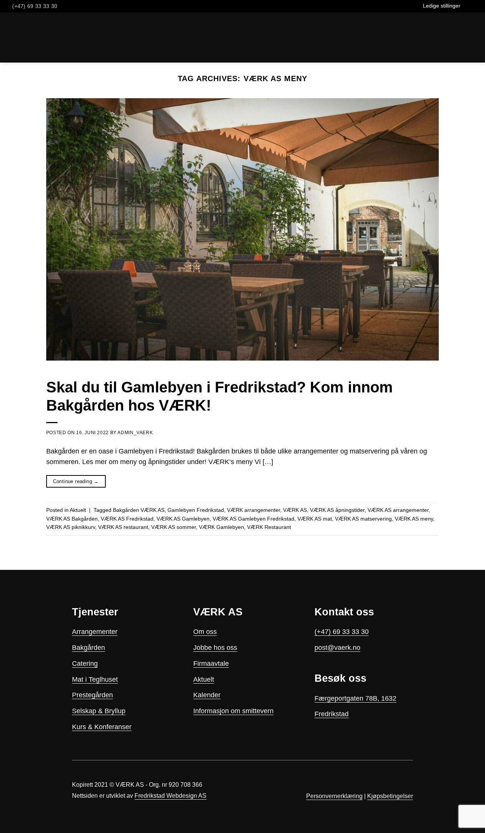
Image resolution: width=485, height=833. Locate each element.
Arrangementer (94, 631)
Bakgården (88, 647)
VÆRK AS (295, 510)
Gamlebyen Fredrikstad (195, 510)
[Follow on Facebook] (467, 6)
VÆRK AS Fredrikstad (127, 519)
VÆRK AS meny (414, 519)
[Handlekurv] (67, 37)
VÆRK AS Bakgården (72, 519)
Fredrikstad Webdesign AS (171, 795)
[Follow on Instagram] (475, 6)
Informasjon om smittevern (233, 711)
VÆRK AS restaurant (123, 527)
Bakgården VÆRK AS (138, 510)
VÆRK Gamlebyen (221, 527)
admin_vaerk (135, 432)
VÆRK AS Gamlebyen (183, 519)
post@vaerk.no (337, 647)
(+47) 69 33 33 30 (341, 631)
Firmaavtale (211, 663)
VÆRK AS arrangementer (398, 510)
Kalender (207, 695)
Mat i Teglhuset (95, 679)
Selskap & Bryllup (98, 711)
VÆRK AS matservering (363, 519)
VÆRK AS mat (314, 519)
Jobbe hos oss (215, 647)
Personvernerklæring (334, 796)
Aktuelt (78, 510)
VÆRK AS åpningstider (337, 510)
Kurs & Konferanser (101, 727)
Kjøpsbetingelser (390, 796)
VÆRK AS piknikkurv (70, 527)
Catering (85, 663)
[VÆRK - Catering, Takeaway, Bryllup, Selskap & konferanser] (29, 37)
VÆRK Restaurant (269, 527)
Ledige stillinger (441, 6)
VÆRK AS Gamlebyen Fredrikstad (253, 519)
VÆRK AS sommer (173, 527)
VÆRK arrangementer (253, 510)
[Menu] (474, 37)
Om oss (205, 631)
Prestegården (92, 695)
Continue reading (76, 481)
